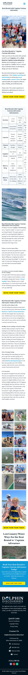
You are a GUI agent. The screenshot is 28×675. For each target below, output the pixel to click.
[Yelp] (14, 664)
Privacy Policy (14, 626)
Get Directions (16, 644)
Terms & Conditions (14, 621)
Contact (15, 654)
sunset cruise (16, 79)
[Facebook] (11, 664)
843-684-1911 (15, 647)
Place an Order (16, 651)
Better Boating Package (13, 361)
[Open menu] (24, 3)
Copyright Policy (14, 624)
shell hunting (6, 77)
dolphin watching (18, 75)
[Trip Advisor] (17, 664)
